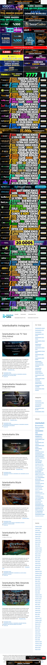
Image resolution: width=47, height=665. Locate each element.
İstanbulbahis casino (41, 465)
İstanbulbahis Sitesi (7, 372)
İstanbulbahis (23, 314)
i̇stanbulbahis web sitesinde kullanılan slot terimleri (12, 624)
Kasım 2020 (38, 635)
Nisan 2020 (38, 649)
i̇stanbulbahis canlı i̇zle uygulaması (10, 374)
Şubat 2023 (38, 583)
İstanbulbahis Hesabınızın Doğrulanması (14, 385)
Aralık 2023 (37, 563)
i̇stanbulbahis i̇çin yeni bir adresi (20, 572)
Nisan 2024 (38, 555)
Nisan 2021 (37, 626)
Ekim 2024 (37, 544)
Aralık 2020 (37, 633)
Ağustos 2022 (38, 594)
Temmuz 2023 (38, 573)
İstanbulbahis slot (37, 495)
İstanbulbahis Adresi (40, 328)
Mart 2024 (37, 557)
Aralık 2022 (37, 587)
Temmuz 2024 (38, 549)
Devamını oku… (11, 369)
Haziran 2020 (38, 645)
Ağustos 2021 (38, 618)
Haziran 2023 (38, 575)
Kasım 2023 (38, 565)
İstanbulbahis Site (10, 434)
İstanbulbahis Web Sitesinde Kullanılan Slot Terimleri (15, 584)
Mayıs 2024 (38, 553)
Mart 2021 (37, 628)
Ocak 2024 (37, 561)
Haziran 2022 (38, 598)
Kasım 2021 (38, 612)
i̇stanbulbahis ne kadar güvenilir (8, 523)
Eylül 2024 (37, 546)
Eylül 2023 (37, 569)
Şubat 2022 (38, 606)
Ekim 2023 (37, 567)
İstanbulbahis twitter (39, 505)
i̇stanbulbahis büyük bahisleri (9, 522)
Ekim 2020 (37, 637)
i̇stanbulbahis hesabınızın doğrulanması (11, 424)
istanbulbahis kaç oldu (38, 437)
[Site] (23, 80)
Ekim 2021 (37, 614)
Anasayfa (16, 314)
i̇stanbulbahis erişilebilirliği (8, 572)
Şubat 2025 (38, 536)
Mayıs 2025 (38, 534)
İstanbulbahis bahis (38, 453)
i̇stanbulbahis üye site (24, 473)
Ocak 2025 (37, 538)
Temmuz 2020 (38, 643)
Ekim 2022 (37, 590)
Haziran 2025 (38, 532)
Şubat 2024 (38, 559)
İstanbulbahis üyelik (40, 514)
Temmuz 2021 (38, 620)
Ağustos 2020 (38, 641)
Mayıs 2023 (38, 577)
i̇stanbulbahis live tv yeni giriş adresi (9, 375)
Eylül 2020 (37, 639)
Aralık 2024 (37, 540)
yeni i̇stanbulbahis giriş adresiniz (8, 425)
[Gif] (23, 131)
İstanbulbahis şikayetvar (39, 515)
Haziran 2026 (38, 528)
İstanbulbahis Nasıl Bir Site (20, 317)
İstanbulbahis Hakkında (39, 483)
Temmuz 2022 (38, 596)
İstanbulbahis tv (39, 504)
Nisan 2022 (37, 602)
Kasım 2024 (38, 542)
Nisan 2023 (38, 579)
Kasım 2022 (38, 588)
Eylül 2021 (37, 616)
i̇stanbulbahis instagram (21, 374)
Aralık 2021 (37, 610)
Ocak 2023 (37, 585)
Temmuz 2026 (38, 526)
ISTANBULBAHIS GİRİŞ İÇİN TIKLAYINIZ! (23, 47)
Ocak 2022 (37, 608)
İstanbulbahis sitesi (41, 493)
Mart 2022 (37, 604)
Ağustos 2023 (38, 571)
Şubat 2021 (37, 629)
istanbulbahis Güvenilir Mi (33, 317)
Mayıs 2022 (38, 600)
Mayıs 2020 (38, 647)
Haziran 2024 (38, 551)
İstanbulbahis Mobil (39, 486)
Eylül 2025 (37, 530)
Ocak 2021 (37, 631)
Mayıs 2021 (37, 624)
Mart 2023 (37, 581)
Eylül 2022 (37, 592)
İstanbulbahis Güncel (41, 474)
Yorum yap (6, 376)
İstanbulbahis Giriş (32, 314)
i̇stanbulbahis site (16, 473)
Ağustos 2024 (38, 547)
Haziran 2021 (38, 622)
